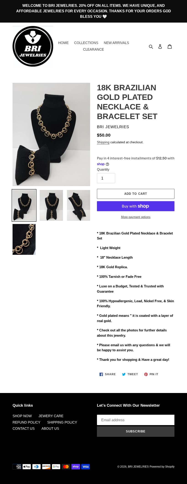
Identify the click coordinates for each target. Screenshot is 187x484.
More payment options (136, 217)
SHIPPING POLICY (62, 422)
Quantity (103, 169)
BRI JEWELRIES (138, 466)
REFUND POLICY (26, 422)
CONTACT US (24, 428)
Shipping (103, 142)
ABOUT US (50, 428)
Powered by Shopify (162, 466)
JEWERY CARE (51, 416)
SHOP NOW (22, 416)
